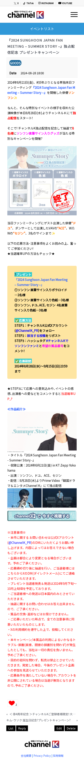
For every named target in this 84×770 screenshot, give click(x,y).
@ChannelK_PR (27, 330)
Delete (71, 728)
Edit (59, 728)
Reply (22, 728)
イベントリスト (42, 28)
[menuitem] (16, 3)
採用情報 (58, 756)
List (10, 728)
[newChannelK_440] (34, 14)
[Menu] (72, 14)
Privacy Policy (42, 756)
